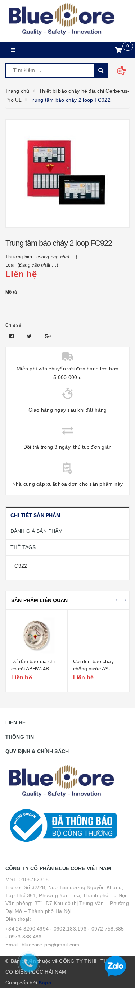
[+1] (48, 336)
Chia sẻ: (13, 325)
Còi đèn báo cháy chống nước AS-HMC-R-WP (93, 668)
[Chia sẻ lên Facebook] (12, 336)
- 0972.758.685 (106, 929)
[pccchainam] (61, 19)
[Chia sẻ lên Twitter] (30, 336)
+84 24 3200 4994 (27, 929)
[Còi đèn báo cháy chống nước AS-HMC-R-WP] (98, 635)
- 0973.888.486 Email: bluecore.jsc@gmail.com (42, 940)
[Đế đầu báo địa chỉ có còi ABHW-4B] (36, 635)
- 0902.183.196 (68, 929)
